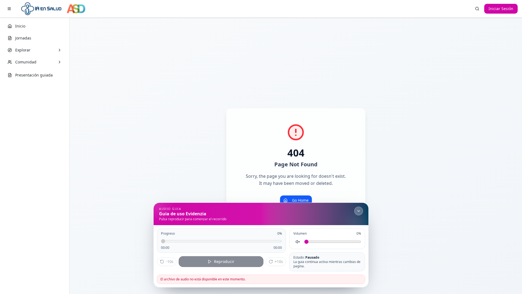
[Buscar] (477, 9)
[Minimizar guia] (358, 211)
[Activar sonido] (297, 241)
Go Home (300, 200)
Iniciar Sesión (501, 8)
